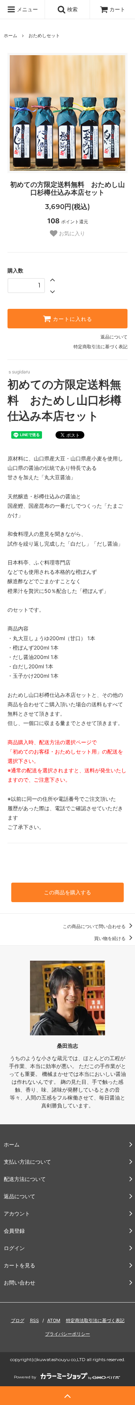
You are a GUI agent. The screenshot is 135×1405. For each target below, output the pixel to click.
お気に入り (71, 233)
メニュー (26, 9)
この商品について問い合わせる (95, 926)
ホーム (10, 35)
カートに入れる (71, 318)
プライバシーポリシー (67, 1334)
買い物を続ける (110, 938)
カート (117, 9)
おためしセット (44, 35)
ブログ (17, 1320)
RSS (34, 1320)
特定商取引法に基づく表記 (101, 346)
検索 (72, 9)
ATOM (53, 1320)
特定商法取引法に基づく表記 (95, 1320)
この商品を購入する (67, 892)
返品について (114, 337)
